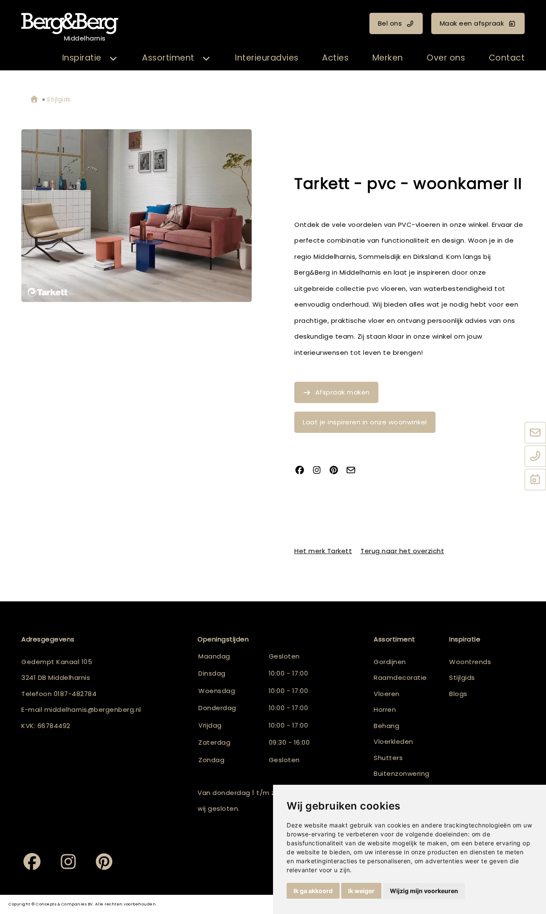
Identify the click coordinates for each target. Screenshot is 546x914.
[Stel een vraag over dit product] (354, 470)
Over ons (446, 58)
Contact (507, 58)
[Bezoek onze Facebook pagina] (302, 470)
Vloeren (387, 693)
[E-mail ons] (535, 433)
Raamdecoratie (400, 677)
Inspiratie (82, 58)
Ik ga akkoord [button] (313, 890)
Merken (387, 58)
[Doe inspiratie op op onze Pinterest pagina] (337, 470)
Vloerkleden (393, 741)
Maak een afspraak (472, 23)
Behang (386, 725)
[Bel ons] (535, 456)
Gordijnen (390, 661)
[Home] (34, 100)
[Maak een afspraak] (535, 479)
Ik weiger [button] (361, 890)
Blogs (458, 693)
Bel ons (390, 23)
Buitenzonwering (402, 773)
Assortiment (168, 58)
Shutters (388, 757)
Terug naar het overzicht (402, 550)
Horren (385, 709)
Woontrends (470, 661)
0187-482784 (75, 693)
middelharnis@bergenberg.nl (92, 709)
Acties (335, 58)
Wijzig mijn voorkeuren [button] (424, 890)
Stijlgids (462, 677)
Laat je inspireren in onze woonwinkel (365, 422)
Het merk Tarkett (323, 550)
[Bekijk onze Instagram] (319, 470)
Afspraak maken (342, 392)
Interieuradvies (267, 58)
